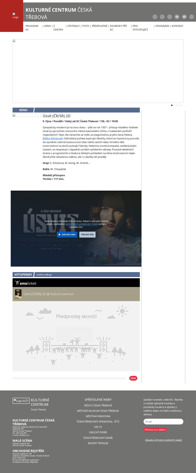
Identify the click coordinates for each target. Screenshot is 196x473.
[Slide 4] (181, 105)
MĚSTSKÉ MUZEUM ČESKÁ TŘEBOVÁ (98, 411)
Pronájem (162, 26)
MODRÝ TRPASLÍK (98, 443)
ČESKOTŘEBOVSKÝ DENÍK (98, 438)
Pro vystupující (140, 27)
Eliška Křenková (52, 138)
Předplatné (99, 26)
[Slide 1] (174, 105)
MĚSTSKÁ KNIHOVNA (98, 416)
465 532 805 (21, 433)
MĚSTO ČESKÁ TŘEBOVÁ (98, 405)
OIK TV (98, 427)
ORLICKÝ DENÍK (98, 432)
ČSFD (133, 378)
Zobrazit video (68, 234)
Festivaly (73, 26)
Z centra (58, 27)
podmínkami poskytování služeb (82, 224)
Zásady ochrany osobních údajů (163, 440)
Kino (47, 26)
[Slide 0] (172, 105)
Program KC (32, 27)
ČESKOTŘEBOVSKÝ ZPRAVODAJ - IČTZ (98, 421)
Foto (85, 26)
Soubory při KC (118, 27)
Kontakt (177, 26)
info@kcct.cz (24, 435)
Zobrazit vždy (87, 234)
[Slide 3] (179, 105)
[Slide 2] (176, 105)
